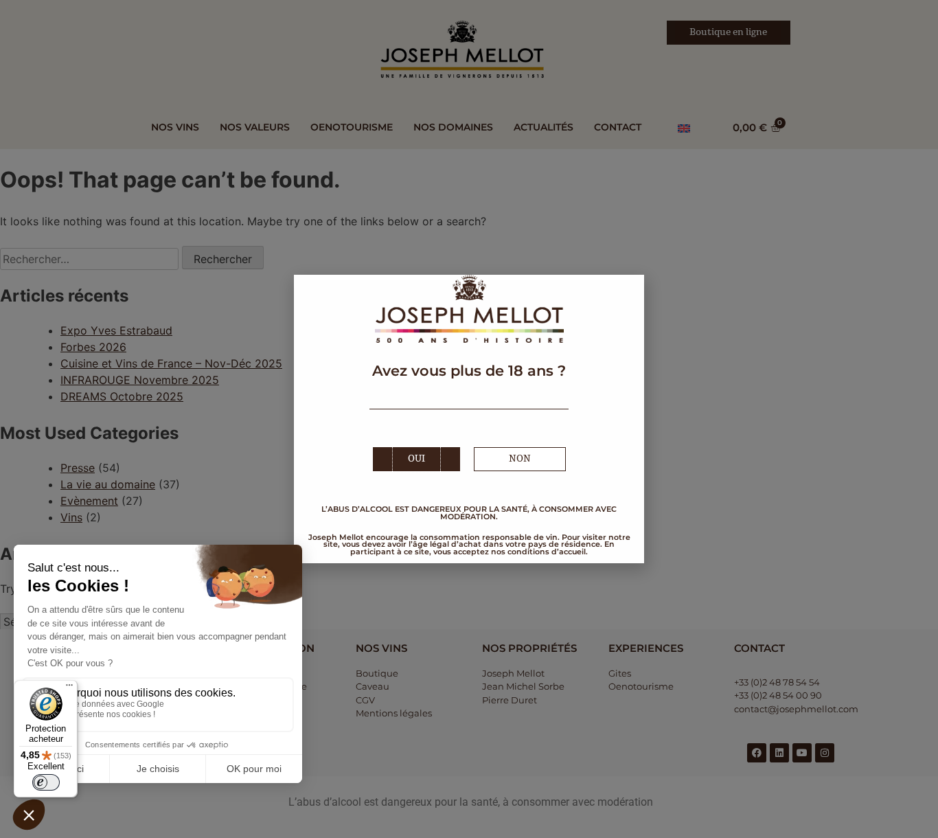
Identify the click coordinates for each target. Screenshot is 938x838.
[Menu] (69, 688)
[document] (469, 419)
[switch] (46, 782)
